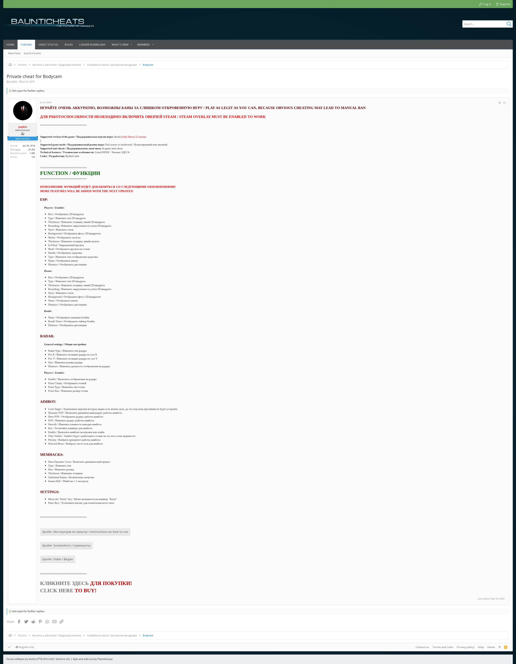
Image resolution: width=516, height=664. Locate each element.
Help (481, 647)
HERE (106, 152)
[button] (131, 44)
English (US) (26, 647)
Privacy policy (465, 647)
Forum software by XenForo (38, 659)
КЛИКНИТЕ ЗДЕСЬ (64, 583)
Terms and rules (442, 647)
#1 (504, 102)
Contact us (422, 647)
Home (491, 647)
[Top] (499, 647)
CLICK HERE (56, 590)
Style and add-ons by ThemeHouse (93, 659)
